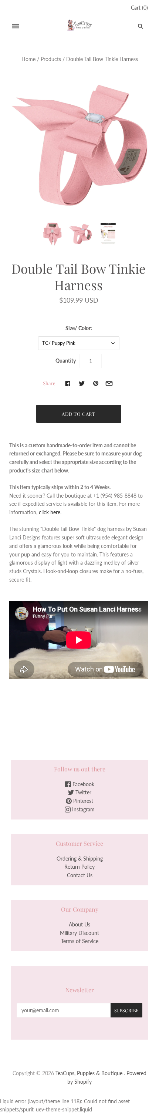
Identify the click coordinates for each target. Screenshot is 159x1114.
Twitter (82, 792)
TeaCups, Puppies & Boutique (88, 1073)
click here (49, 512)
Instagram (83, 809)
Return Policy (79, 867)
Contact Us (79, 875)
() (139, 7)
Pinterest (82, 801)
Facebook (82, 784)
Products (51, 59)
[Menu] (15, 26)
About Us (79, 924)
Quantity (65, 360)
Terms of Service (79, 941)
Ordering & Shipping (80, 858)
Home (28, 59)
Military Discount (79, 933)
